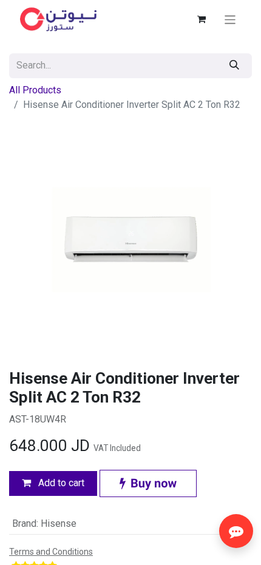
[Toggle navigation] (230, 19)
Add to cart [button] (60, 483)
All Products (35, 90)
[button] (148, 483)
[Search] (234, 65)
